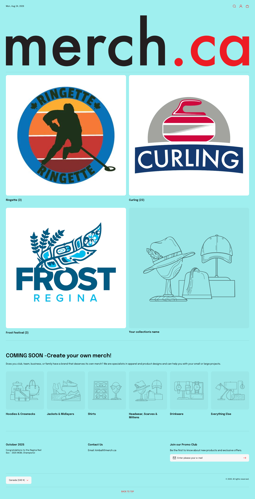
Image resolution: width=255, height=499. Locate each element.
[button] (234, 6)
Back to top (127, 492)
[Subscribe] (245, 458)
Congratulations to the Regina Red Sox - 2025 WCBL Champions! (23, 451)
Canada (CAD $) (17, 480)
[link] (189, 271)
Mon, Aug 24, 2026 (15, 6)
